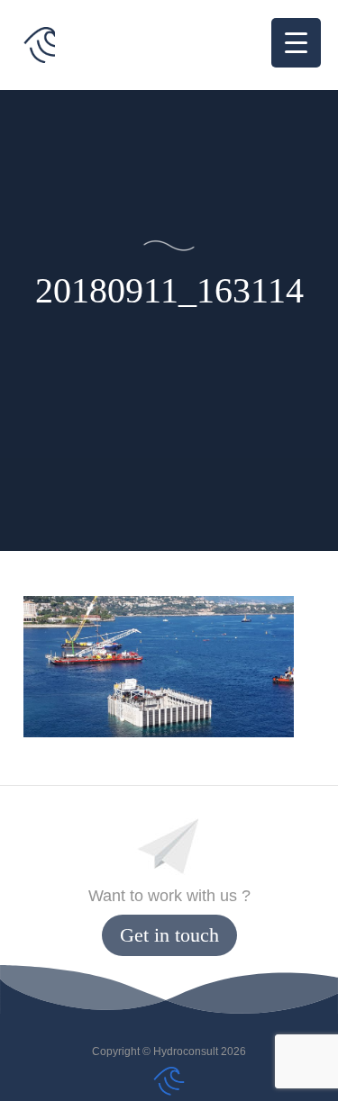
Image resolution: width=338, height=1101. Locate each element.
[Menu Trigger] (296, 43)
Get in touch (169, 935)
